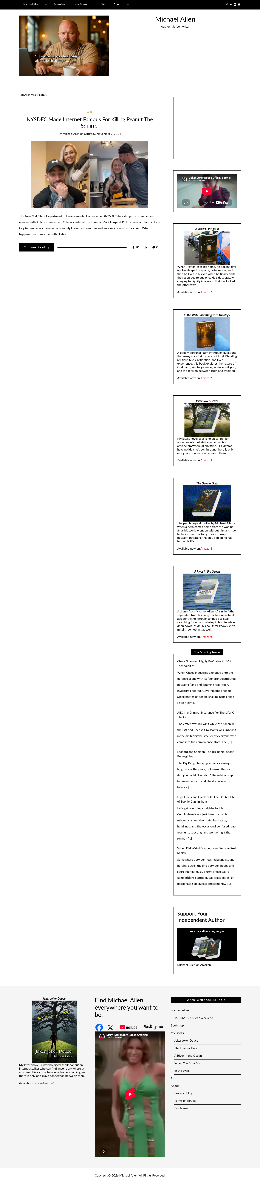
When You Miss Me (187, 1057)
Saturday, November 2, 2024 (102, 134)
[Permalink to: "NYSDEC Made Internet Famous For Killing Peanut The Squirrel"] (89, 174)
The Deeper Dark (185, 1042)
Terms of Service (185, 1094)
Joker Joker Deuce (186, 1034)
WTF (90, 112)
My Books (81, 4)
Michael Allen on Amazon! (194, 958)
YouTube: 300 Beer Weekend (193, 1012)
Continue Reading (36, 247)
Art (103, 4)
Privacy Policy (183, 1087)
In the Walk (182, 1064)
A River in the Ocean (188, 1049)
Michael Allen (31, 4)
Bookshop (60, 4)
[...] (230, 669)
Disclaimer (181, 1102)
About (118, 4)
